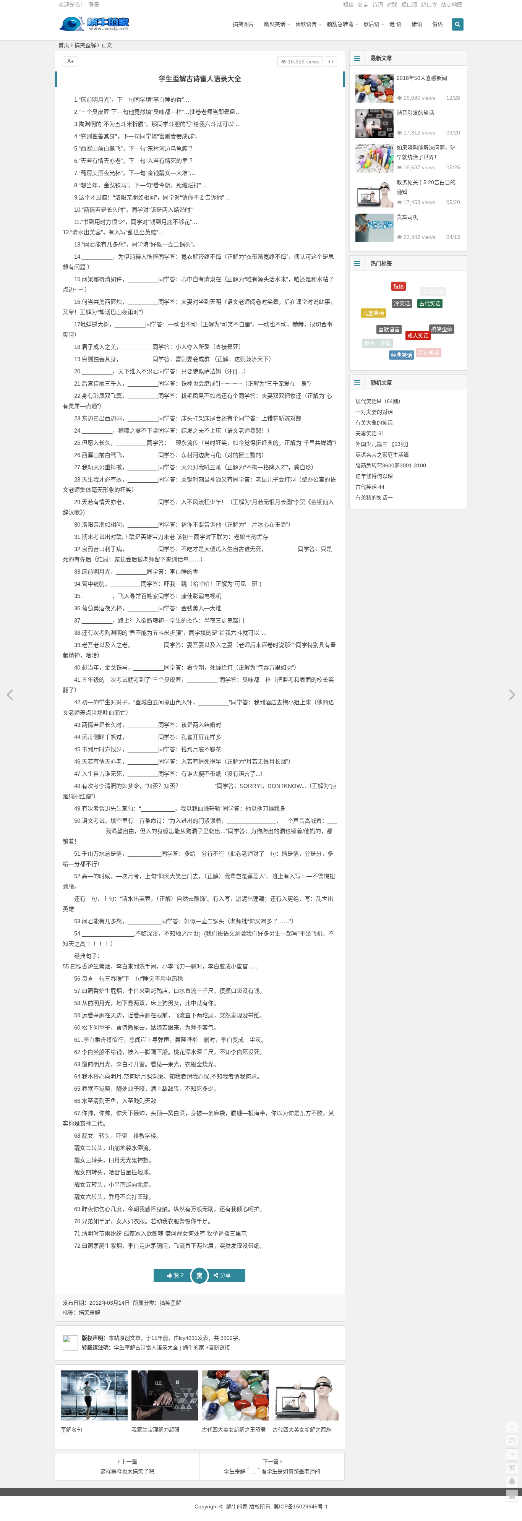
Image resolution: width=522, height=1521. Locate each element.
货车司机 (407, 217)
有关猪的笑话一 (374, 498)
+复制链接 (217, 1347)
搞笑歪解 (85, 45)
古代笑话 (430, 292)
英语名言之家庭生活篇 (382, 455)
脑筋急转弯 (340, 24)
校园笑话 (397, 357)
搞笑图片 (243, 24)
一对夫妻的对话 (374, 412)
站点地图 (451, 5)
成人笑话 (418, 314)
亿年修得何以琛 (374, 476)
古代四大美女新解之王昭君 (234, 1430)
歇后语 (371, 24)
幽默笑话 (274, 24)
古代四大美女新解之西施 (301, 1430)
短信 (348, 5)
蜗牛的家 (237, 1506)
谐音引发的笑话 (415, 113)
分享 (225, 1275)
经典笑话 (401, 341)
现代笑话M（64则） (379, 401)
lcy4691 (188, 1338)
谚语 (417, 24)
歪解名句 (71, 1430)
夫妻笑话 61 (369, 433)
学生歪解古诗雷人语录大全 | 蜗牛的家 (159, 1347)
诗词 (377, 5)
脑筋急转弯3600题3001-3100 (390, 465)
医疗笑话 (428, 345)
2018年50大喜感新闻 (422, 78)
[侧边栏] (331, 61)
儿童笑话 (373, 307)
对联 (392, 5)
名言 (363, 5)
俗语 (437, 24)
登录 (94, 5)
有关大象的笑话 (374, 423)
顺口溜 (409, 5)
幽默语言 (306, 24)
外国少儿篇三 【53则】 (383, 444)
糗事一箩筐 (377, 337)
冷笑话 (402, 288)
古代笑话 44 (369, 487)
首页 (63, 45)
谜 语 (395, 24)
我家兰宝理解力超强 (155, 1430)
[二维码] (512, 1496)
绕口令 (429, 5)
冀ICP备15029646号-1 (301, 1506)
